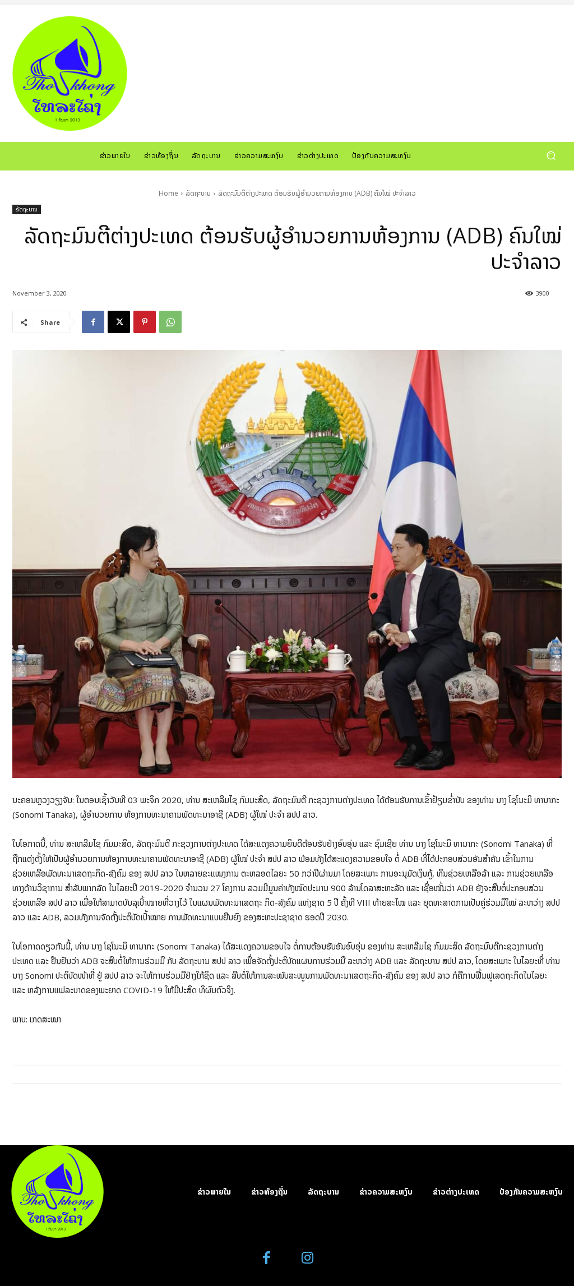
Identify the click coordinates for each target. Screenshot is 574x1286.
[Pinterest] (144, 322)
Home (168, 193)
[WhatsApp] (170, 322)
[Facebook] (93, 322)
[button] (551, 155)
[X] (119, 322)
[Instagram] (307, 1258)
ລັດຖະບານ (198, 193)
